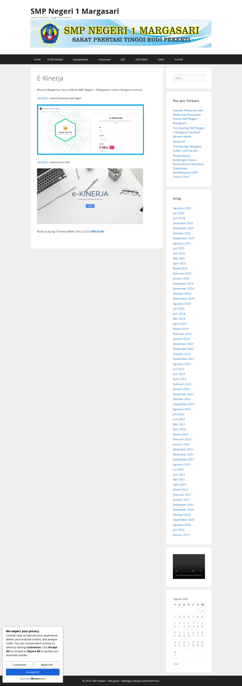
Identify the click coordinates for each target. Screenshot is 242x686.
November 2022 (183, 394)
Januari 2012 (181, 535)
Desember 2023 (183, 344)
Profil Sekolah (55, 59)
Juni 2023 (179, 374)
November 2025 (183, 228)
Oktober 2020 (182, 515)
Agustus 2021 (182, 464)
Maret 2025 (180, 268)
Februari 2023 (182, 384)
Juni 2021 (179, 474)
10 (175, 624)
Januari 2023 (181, 389)
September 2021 (183, 459)
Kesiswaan (104, 59)
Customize (19, 665)
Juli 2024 (178, 308)
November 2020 (183, 509)
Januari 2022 (181, 444)
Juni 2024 (179, 314)
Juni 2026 (179, 218)
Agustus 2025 (182, 243)
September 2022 (183, 404)
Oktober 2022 (182, 399)
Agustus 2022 (182, 409)
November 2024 (183, 288)
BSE (123, 59)
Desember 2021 (183, 449)
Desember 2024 (183, 283)
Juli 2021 (178, 469)
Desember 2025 (183, 223)
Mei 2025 (179, 258)
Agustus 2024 (182, 304)
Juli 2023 (178, 369)
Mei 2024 (179, 319)
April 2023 (180, 379)
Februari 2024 (182, 334)
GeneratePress (151, 680)
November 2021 (183, 454)
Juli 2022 (178, 414)
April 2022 (180, 429)
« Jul (175, 664)
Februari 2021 (182, 494)
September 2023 (183, 359)
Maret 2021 (180, 489)
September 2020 (183, 520)
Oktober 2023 (182, 354)
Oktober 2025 (182, 233)
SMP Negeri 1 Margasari (74, 11)
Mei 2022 (179, 424)
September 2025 (183, 238)
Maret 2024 (180, 329)
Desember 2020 (183, 505)
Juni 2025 (179, 253)
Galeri (161, 59)
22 (198, 634)
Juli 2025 (178, 248)
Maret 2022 (180, 434)
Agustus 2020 (182, 525)
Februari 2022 (182, 439)
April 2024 (180, 324)
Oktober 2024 (182, 293)
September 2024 (183, 298)
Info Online (141, 59)
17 (175, 634)
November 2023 (183, 349)
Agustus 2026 (182, 208)
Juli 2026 (178, 213)
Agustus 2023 (182, 364)
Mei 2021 (179, 479)
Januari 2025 (181, 278)
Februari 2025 (182, 273)
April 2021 (180, 484)
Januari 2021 (181, 499)
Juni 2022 (179, 419)
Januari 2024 (181, 339)
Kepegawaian (80, 59)
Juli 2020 (178, 530)
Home (37, 59)
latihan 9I (179, 141)
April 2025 (180, 263)
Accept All (32, 672)
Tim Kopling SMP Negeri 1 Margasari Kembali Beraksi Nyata (189, 132)
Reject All (47, 665)
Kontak (179, 59)
